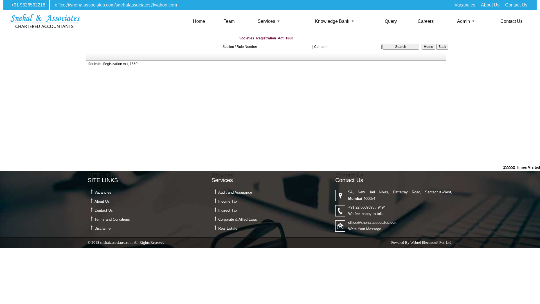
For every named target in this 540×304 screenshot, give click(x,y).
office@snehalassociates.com (84, 5)
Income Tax (227, 201)
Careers (426, 21)
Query (391, 21)
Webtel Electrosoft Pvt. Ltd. (431, 242)
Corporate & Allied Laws (237, 219)
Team (229, 21)
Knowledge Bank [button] (332, 21)
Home (199, 21)
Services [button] (267, 21)
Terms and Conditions (112, 219)
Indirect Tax (227, 210)
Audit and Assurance (235, 192)
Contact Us (516, 5)
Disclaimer (103, 228)
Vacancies (464, 5)
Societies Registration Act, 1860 (113, 64)
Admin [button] (464, 21)
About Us (490, 5)
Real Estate (227, 228)
